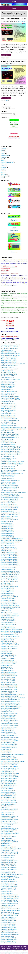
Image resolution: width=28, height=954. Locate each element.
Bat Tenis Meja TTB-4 (6, 751)
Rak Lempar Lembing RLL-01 (8, 790)
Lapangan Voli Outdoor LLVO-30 (8, 734)
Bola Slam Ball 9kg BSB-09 (7, 531)
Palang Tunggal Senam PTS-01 (8, 804)
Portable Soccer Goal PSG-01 (8, 821)
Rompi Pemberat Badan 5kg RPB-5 (9, 557)
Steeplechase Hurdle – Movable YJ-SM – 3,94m (12, 461)
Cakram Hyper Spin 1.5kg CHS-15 (9, 578)
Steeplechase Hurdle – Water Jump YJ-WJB (11, 465)
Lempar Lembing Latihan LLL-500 (9, 684)
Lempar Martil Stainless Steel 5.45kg (10, 776)
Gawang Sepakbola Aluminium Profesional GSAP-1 (13, 492)
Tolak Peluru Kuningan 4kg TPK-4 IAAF (10, 451)
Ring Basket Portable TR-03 (7, 756)
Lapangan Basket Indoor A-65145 (9, 884)
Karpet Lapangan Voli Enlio (7, 883)
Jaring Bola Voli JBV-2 (6, 667)
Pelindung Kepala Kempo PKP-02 (9, 648)
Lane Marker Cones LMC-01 (8, 855)
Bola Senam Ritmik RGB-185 (8, 620)
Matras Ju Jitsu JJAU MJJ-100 (8, 482)
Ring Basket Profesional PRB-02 (9, 381)
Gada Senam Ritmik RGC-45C (8, 622)
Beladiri (2, 153)
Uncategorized (4, 176)
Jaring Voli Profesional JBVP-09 (8, 423)
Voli (1, 177)
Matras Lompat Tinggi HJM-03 (8, 889)
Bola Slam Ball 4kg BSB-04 (7, 591)
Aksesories (3, 148)
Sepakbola (3, 167)
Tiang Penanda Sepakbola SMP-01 (9, 915)
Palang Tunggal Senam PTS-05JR (9, 418)
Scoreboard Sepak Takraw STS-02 (13, 61)
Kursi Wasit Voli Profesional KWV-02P (10, 420)
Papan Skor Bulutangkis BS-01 (8, 943)
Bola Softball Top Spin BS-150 (8, 871)
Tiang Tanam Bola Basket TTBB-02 (9, 494)
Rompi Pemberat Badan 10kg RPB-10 (10, 566)
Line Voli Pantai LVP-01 (6, 805)
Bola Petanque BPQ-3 (6, 412)
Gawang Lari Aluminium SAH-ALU (9, 691)
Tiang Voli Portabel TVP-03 (7, 543)
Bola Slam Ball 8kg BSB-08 (7, 533)
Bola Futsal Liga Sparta (6, 651)
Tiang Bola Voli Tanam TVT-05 (8, 456)
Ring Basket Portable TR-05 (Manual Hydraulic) (12, 754)
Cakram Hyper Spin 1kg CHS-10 (9, 576)
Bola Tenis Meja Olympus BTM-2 (9, 860)
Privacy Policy (16, 948)
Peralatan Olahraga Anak (7, 162)
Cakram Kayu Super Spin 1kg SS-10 (10, 574)
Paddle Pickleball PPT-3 (6, 389)
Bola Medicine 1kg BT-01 (7, 350)
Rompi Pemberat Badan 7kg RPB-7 (9, 561)
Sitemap (3, 948)
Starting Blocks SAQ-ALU (7, 692)
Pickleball (3, 164)
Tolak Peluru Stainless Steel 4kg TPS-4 (10, 910)
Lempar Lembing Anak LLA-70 (8, 410)
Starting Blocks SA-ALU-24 (7, 367)
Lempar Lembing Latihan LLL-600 (9, 686)
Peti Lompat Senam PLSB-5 (7, 403)
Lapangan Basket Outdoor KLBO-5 (9, 740)
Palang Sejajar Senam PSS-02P (8, 770)
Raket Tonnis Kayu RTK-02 (7, 609)
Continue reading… (6, 55)
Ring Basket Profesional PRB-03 (9, 549)
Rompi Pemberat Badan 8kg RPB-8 (9, 562)
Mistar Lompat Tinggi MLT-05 (8, 475)
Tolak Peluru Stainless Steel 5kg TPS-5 (10, 454)
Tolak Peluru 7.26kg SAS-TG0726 (9, 504)
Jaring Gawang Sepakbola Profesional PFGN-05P (13, 364)
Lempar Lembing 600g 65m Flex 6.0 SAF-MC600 (13, 694)
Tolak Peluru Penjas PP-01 (7, 912)
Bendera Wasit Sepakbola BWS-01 (9, 809)
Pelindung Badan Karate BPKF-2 (9, 643)
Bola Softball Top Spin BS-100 (8, 872)
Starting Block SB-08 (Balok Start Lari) (10, 398)
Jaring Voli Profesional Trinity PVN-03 (10, 934)
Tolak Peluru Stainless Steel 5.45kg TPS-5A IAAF (13, 761)
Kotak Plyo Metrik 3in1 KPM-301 (9, 405)
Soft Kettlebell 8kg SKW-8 (7, 526)
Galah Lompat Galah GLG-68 (8, 413)
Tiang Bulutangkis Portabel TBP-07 (9, 581)
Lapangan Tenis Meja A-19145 (8, 879)
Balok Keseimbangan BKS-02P (8, 783)
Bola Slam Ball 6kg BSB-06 (7, 588)
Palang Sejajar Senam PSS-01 (8, 836)
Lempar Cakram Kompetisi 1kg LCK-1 (10, 708)
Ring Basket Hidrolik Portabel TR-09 (9, 437)
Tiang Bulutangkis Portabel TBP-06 (9, 597)
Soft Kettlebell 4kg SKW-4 (7, 530)
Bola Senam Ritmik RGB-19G (8, 444)
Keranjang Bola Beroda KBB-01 (8, 794)
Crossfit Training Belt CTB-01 (8, 722)
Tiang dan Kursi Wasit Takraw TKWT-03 (10, 514)
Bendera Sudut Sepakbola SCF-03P (9, 725)
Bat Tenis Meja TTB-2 (6, 752)
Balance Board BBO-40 (6, 523)
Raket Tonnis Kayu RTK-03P (8, 569)
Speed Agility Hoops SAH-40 (8, 710)
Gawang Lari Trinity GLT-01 (7, 626)
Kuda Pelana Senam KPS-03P (8, 800)
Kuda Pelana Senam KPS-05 (8, 674)
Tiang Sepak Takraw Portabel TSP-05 (10, 487)
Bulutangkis (3, 157)
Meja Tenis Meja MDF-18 (7, 668)
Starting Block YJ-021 (6, 459)
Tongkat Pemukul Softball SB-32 (8, 869)
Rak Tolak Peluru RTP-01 (7, 788)
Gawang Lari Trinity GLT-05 (7, 617)
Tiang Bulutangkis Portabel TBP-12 (9, 519)
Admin (15, 21)
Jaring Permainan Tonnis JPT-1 (8, 547)
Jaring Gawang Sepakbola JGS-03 (9, 932)
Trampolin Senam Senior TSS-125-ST (10, 396)
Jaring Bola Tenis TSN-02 (7, 441)
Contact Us (8, 946)
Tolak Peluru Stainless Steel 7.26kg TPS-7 (11, 453)
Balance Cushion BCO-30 (7, 525)
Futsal (2, 160)
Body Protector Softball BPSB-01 (9, 811)
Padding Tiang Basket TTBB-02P (9, 458)
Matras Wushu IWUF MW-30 (8, 864)
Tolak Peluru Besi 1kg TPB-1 (8, 682)
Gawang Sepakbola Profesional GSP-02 (10, 480)
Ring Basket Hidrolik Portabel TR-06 (9, 434)
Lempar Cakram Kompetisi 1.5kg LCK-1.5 (11, 706)
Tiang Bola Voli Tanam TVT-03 (8, 742)
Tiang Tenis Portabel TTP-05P (8, 372)
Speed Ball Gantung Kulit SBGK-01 (9, 816)
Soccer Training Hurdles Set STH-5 (9, 852)
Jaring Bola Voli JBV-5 (6, 612)
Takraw (7, 57)
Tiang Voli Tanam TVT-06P (7, 422)
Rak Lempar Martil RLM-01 (7, 787)
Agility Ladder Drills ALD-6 (7, 814)
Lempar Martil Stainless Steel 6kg (9, 775)
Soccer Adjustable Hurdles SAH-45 (9, 854)
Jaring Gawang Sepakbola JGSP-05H (10, 542)
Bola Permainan (5, 155)
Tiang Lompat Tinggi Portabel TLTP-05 (10, 913)
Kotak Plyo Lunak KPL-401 (7, 401)
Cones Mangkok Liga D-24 (7, 639)
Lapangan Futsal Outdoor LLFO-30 (9, 735)
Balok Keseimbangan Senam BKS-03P (10, 399)
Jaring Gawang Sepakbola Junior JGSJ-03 (11, 540)
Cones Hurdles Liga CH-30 (7, 850)
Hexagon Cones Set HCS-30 (8, 732)
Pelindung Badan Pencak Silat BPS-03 (10, 495)
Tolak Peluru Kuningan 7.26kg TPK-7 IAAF (11, 446)
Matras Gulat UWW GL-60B (7, 656)
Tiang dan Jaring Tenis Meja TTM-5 (9, 713)
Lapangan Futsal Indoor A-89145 (9, 876)
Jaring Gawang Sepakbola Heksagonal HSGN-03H (13, 429)
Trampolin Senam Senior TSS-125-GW (10, 513)
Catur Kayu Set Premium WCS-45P (9, 369)
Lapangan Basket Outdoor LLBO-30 (9, 737)
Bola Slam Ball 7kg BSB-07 (7, 535)
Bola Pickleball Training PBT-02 (8, 393)
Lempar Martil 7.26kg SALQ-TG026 (9, 506)
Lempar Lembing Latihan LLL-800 (9, 689)
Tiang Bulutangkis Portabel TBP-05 (9, 720)
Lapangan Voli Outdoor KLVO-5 (8, 739)
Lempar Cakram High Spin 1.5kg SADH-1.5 (11, 631)
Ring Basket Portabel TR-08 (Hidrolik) (10, 435)
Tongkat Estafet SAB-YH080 (8, 716)
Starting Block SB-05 (6, 826)
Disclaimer (9, 948)
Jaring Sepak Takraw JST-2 (7, 670)
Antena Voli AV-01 (5, 807)
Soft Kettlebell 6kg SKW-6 (7, 528)
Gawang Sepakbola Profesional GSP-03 (10, 345)
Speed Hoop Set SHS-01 (7, 824)
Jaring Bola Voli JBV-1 (6, 550)
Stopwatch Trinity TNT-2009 (7, 931)
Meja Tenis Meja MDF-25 (7, 518)
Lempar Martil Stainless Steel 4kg (9, 780)
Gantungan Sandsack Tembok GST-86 (10, 607)
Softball (2, 169)
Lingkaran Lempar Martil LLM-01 (9, 662)
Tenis (2, 172)
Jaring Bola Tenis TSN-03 (7, 430)
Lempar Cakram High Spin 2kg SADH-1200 (11, 629)
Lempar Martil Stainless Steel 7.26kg (10, 773)
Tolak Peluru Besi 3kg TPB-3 (8, 679)
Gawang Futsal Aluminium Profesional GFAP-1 (12, 497)
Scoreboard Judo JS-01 (6, 891)
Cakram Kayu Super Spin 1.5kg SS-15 (10, 573)
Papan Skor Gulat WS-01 (7, 893)
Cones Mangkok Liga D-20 (7, 711)
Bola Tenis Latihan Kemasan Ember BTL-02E (12, 473)
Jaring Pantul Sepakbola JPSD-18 (9, 675)
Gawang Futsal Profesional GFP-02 (9, 346)
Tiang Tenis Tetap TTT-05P (7, 382)
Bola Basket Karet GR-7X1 (7, 477)
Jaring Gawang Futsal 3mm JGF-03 (9, 828)
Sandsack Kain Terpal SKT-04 (8, 600)
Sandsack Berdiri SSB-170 (7, 859)
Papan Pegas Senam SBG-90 (8, 922)
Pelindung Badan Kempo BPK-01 (9, 747)
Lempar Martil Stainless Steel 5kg (9, 778)
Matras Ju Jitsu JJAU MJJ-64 (8, 483)
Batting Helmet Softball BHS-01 (8, 865)
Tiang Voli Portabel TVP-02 (7, 782)
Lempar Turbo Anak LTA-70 (7, 394)
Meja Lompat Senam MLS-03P (8, 795)
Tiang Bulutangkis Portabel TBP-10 (9, 499)
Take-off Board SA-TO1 (6, 650)
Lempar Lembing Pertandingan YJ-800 (10, 703)
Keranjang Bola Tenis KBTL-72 (8, 442)
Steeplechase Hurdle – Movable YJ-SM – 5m (12, 463)
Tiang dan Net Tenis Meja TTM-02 (9, 802)
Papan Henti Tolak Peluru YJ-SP (9, 758)
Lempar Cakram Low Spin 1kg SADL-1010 (11, 633)
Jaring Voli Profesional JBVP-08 (8, 425)
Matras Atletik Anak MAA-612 (8, 384)
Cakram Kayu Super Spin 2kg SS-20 (10, 571)
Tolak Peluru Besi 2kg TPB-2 (8, 680)
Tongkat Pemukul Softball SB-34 (8, 867)
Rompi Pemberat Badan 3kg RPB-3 (9, 554)
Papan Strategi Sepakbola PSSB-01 (9, 819)
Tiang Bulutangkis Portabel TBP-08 (9, 586)
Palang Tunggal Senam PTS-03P (9, 764)
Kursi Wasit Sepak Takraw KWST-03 (10, 896)
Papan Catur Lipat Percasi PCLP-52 (9, 485)
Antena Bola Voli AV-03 (6, 838)
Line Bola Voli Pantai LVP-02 (7, 386)
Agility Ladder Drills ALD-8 (7, 728)
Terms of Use (23, 948)
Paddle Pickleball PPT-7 (6, 388)
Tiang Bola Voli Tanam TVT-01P (8, 799)
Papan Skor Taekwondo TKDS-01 (9, 895)
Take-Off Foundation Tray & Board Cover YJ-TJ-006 (13, 470)
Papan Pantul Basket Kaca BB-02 (9, 744)
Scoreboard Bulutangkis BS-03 (8, 888)
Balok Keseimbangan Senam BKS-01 (10, 833)
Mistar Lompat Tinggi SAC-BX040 (9, 638)
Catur (2, 158)
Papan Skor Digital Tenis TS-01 (8, 941)
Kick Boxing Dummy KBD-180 (8, 847)
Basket (2, 152)
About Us (3, 946)
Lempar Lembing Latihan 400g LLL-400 (10, 355)
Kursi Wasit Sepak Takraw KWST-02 (10, 898)
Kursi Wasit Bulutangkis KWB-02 (9, 900)
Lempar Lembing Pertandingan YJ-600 (10, 699)
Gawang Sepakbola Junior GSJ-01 (9, 516)
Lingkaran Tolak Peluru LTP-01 (8, 663)
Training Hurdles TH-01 (6, 843)
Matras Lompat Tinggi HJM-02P (8, 360)
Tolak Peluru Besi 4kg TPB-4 (8, 677)
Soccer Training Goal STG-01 (8, 818)
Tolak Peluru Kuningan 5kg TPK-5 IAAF (10, 449)
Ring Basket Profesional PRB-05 (9, 489)
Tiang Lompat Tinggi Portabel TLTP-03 (10, 636)
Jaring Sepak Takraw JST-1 (7, 641)
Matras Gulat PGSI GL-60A (7, 936)
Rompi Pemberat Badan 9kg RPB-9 (9, 564)
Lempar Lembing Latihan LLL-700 (9, 687)
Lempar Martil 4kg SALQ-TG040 (9, 509)
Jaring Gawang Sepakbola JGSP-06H (10, 605)
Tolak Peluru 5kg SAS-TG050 (8, 502)
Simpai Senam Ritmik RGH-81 (8, 624)
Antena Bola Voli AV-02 (6, 907)
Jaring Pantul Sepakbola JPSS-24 (9, 672)
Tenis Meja (3, 174)
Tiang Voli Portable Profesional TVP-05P (10, 379)
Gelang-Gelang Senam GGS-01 (8, 718)
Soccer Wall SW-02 (5, 835)
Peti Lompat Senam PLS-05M (8, 466)
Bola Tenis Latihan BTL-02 (7, 478)
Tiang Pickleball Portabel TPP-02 (9, 374)
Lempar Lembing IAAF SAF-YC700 (9, 696)
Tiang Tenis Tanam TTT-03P (7, 432)
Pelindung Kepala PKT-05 (7, 521)
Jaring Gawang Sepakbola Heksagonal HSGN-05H (13, 427)
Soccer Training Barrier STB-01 (8, 917)
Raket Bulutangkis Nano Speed (8, 715)
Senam (2, 165)
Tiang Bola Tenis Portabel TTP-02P (9, 634)
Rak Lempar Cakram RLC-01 (8, 792)
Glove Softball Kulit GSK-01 (7, 660)
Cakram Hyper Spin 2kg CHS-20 (9, 579)
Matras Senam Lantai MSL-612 (8, 408)
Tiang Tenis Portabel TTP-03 (7, 545)
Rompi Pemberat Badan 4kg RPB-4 (9, 555)
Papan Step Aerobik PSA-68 (7, 619)
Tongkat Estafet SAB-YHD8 (7, 511)
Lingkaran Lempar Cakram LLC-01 (9, 759)
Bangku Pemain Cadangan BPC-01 (9, 886)
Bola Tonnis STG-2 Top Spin (7, 658)
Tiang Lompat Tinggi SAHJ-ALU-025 (9, 768)
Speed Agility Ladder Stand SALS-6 (9, 823)
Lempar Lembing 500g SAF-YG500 (9, 501)
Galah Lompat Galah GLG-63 (8, 415)
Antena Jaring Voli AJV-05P (7, 377)
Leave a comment (22, 21)
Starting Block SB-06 (6, 610)
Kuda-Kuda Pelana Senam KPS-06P (10, 615)
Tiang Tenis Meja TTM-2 (6, 583)
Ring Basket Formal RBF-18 (8, 905)
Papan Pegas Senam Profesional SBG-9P (11, 848)
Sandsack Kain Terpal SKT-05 (8, 598)
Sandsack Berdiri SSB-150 (7, 857)
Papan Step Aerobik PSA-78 (7, 595)
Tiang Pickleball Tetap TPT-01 (8, 376)
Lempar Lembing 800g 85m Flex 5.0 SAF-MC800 (13, 698)
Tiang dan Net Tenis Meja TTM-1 (9, 830)
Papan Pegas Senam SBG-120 (8, 920)
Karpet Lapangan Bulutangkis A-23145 (10, 877)
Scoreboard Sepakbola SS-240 (8, 746)
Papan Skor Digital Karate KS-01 (9, 939)
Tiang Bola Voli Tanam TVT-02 (8, 797)
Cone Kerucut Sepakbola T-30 (8, 924)
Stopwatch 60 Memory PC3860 (8, 927)
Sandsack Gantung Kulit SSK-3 (8, 567)
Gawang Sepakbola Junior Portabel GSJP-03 (12, 538)
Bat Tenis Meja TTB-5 (6, 749)
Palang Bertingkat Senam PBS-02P (9, 766)
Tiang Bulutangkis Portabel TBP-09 (9, 507)
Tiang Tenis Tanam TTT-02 (7, 439)
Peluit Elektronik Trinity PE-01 (8, 925)
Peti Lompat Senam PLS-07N (8, 468)
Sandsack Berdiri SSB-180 (7, 537)
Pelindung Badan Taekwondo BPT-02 (10, 644)
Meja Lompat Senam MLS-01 (8, 840)
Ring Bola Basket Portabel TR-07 (9, 552)
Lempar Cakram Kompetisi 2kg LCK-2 (10, 704)
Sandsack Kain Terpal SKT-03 (8, 602)
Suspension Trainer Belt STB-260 (9, 727)
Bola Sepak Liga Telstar (6, 653)
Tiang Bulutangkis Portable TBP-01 (9, 348)
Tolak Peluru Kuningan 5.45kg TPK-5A (10, 763)
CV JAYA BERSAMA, (4, 950)
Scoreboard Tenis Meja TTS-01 (8, 937)
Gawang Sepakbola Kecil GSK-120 (9, 841)
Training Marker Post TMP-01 (8, 919)
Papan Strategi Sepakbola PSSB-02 (9, 723)
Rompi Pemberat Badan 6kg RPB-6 (9, 559)
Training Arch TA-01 (5, 845)
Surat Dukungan (16, 946)
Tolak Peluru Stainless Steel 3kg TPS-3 (10, 908)
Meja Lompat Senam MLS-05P (8, 352)
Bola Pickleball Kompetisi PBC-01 (9, 391)
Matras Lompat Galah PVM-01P (8, 362)
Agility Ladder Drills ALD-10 (7, 812)
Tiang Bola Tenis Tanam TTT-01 (8, 785)
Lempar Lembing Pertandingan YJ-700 (10, 701)
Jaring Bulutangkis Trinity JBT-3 (8, 627)
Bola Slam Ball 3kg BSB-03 (7, 593)
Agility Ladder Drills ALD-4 (7, 730)
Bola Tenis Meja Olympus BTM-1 (9, 862)
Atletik (2, 150)
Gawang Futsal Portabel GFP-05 (9, 603)
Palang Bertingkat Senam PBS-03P (9, 614)
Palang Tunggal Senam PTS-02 (8, 655)
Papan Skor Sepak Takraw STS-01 (13, 19)
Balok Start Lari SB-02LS (7, 831)
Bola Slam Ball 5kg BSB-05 (7, 590)
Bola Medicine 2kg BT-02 (7, 370)
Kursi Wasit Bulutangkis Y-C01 (8, 406)
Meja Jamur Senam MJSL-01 (8, 471)
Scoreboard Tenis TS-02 (7, 665)
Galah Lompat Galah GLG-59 (8, 417)
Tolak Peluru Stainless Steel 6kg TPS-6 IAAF (12, 874)
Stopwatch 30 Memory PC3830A (9, 929)
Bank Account (24, 946)
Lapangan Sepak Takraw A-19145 (9, 881)
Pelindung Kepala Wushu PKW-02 (9, 646)
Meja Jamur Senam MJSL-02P (8, 358)
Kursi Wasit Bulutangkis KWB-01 (9, 490)
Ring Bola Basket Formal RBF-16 (9, 357)
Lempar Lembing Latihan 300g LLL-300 (10, 353)
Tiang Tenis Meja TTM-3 (6, 585)
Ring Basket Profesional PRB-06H (9, 365)
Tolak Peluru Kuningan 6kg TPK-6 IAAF (10, 448)
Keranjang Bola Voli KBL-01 (7, 771)
